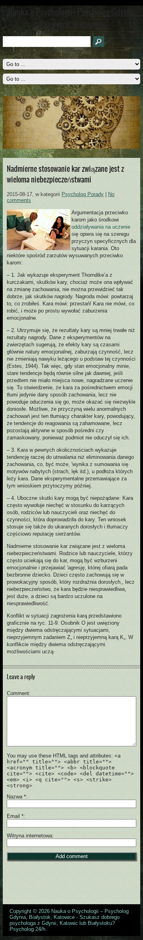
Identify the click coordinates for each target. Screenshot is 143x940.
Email (15, 816)
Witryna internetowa (29, 836)
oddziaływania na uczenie (101, 227)
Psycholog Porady (83, 194)
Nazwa (16, 797)
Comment (18, 693)
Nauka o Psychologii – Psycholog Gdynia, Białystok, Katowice (69, 914)
